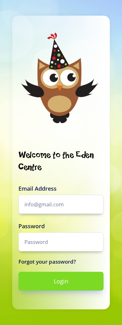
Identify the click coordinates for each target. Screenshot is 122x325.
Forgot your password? (47, 261)
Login (61, 281)
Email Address (37, 188)
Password (31, 226)
